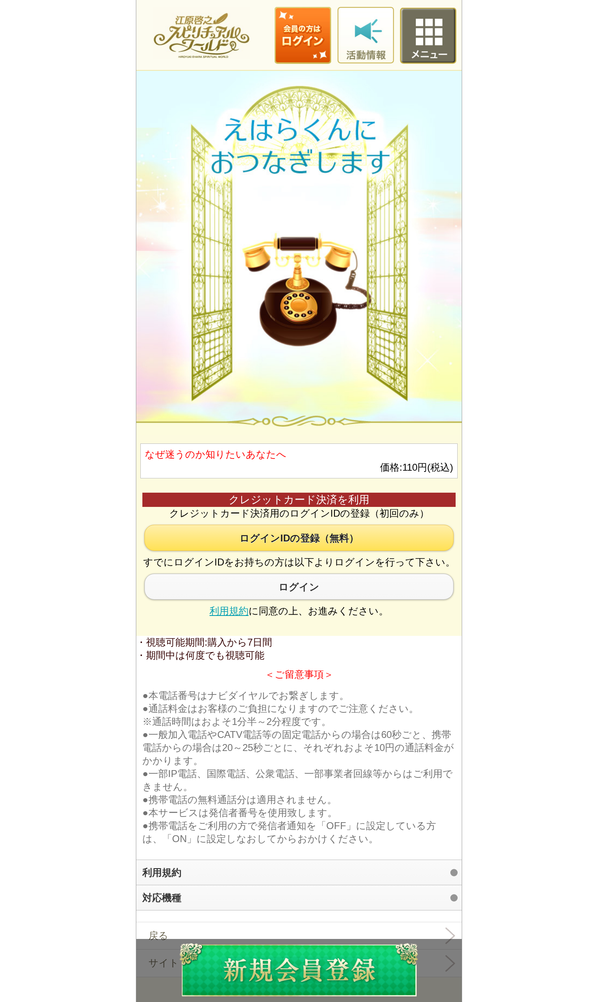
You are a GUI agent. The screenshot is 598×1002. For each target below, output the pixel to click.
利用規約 (229, 610)
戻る (158, 935)
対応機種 (161, 897)
